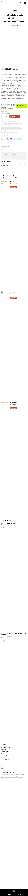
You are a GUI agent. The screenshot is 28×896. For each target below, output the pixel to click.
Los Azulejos (18, 126)
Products (9, 121)
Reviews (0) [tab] (3, 149)
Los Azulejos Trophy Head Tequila (8, 131)
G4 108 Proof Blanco (15, 292)
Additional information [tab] (6, 146)
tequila (16, 131)
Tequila (12, 121)
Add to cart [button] (14, 187)
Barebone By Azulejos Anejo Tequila (8, 126)
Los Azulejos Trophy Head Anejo (16, 128)
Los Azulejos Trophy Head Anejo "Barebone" (10, 130)
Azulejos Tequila (5, 125)
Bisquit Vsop (13, 402)
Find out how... (4, 111)
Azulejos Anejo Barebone (8, 123)
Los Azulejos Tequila (5, 128)
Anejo (6, 121)
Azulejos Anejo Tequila (18, 123)
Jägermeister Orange (15, 181)
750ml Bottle (15, 157)
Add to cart (14, 117)
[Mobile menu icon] (25, 3)
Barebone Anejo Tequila (13, 125)
